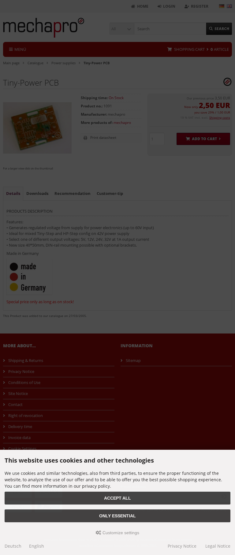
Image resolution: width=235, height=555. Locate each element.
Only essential (117, 515)
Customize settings (120, 532)
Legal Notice (217, 546)
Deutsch (13, 546)
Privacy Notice (182, 546)
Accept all (117, 498)
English (36, 546)
